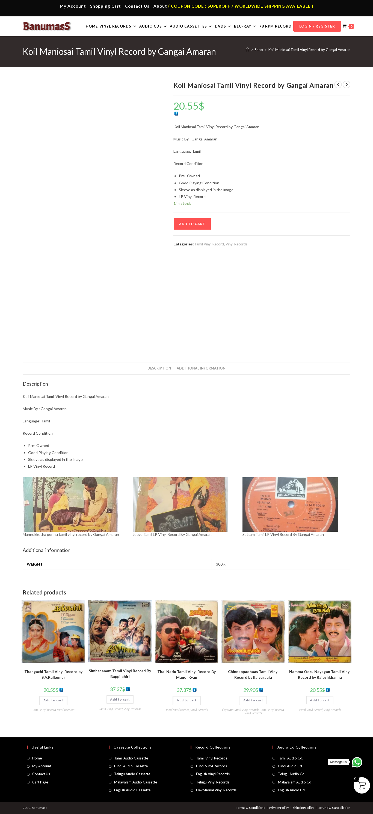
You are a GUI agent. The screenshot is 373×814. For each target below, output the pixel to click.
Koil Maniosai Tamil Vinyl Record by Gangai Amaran (309, 49)
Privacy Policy (279, 808)
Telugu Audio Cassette (132, 774)
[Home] (247, 49)
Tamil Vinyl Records (211, 758)
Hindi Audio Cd (290, 766)
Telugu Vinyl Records (212, 782)
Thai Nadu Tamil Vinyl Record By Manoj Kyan (186, 674)
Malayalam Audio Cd (294, 782)
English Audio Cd (291, 790)
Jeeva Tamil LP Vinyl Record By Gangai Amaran (172, 534)
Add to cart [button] (53, 700)
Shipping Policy (303, 808)
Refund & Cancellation (334, 808)
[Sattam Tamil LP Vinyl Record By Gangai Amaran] (294, 504)
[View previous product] (338, 84)
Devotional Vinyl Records (216, 790)
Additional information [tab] (201, 368)
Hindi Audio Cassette (131, 766)
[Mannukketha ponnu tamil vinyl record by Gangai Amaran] (75, 504)
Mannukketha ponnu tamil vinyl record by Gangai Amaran (71, 534)
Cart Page (40, 782)
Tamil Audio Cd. (290, 758)
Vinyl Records (236, 244)
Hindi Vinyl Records (211, 766)
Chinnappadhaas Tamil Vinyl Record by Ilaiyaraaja (253, 674)
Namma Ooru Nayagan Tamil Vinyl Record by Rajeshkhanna (320, 674)
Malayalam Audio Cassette (135, 782)
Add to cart (192, 224)
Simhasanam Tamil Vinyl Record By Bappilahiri (120, 673)
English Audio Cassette (132, 790)
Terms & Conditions (250, 808)
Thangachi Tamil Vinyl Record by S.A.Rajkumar (53, 674)
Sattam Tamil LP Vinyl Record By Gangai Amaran (283, 534)
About (160, 6)
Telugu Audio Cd (291, 774)
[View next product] (346, 84)
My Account (73, 6)
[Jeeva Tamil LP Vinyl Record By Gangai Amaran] (185, 504)
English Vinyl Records (213, 774)
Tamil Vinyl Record (209, 244)
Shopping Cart (105, 6)
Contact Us (137, 6)
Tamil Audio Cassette (131, 758)
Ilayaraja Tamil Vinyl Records (240, 710)
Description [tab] (159, 368)
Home (37, 758)
